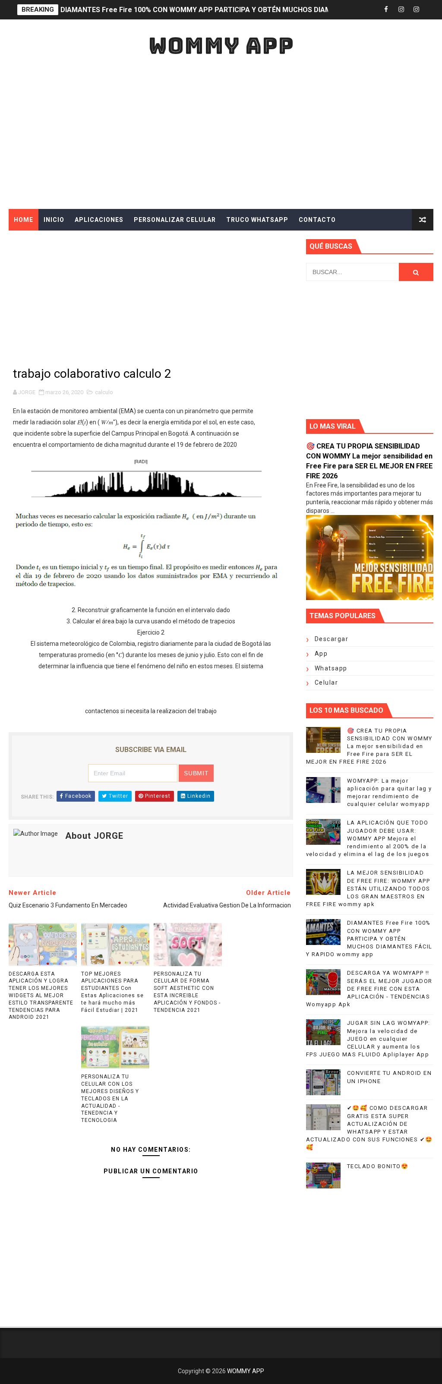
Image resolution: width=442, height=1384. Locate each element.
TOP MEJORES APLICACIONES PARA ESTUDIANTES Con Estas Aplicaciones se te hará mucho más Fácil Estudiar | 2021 (112, 992)
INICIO (54, 219)
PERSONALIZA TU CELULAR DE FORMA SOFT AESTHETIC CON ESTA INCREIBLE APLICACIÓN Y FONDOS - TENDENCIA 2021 (187, 992)
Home (23, 219)
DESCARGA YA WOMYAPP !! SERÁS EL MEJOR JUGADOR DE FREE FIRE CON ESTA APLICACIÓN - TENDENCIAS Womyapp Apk (369, 989)
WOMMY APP (221, 45)
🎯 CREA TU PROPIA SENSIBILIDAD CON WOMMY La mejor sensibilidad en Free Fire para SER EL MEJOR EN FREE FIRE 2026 (369, 746)
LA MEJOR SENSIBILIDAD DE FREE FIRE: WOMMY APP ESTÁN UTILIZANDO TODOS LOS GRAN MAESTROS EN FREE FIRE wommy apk (368, 888)
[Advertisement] (221, 135)
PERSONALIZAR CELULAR (175, 219)
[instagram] (401, 9)
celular (326, 682)
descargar (332, 638)
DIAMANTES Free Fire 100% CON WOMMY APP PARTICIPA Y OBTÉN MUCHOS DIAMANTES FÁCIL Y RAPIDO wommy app (369, 938)
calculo (104, 392)
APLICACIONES (99, 219)
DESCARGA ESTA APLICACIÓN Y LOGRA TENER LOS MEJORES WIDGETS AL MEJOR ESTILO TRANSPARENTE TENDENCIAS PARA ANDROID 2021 (41, 996)
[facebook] (385, 9)
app (321, 653)
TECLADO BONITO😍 (378, 1166)
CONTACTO (317, 219)
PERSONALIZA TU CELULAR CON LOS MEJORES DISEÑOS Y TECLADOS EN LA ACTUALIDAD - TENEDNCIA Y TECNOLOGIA (110, 1098)
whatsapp (331, 668)
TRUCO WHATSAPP (257, 219)
